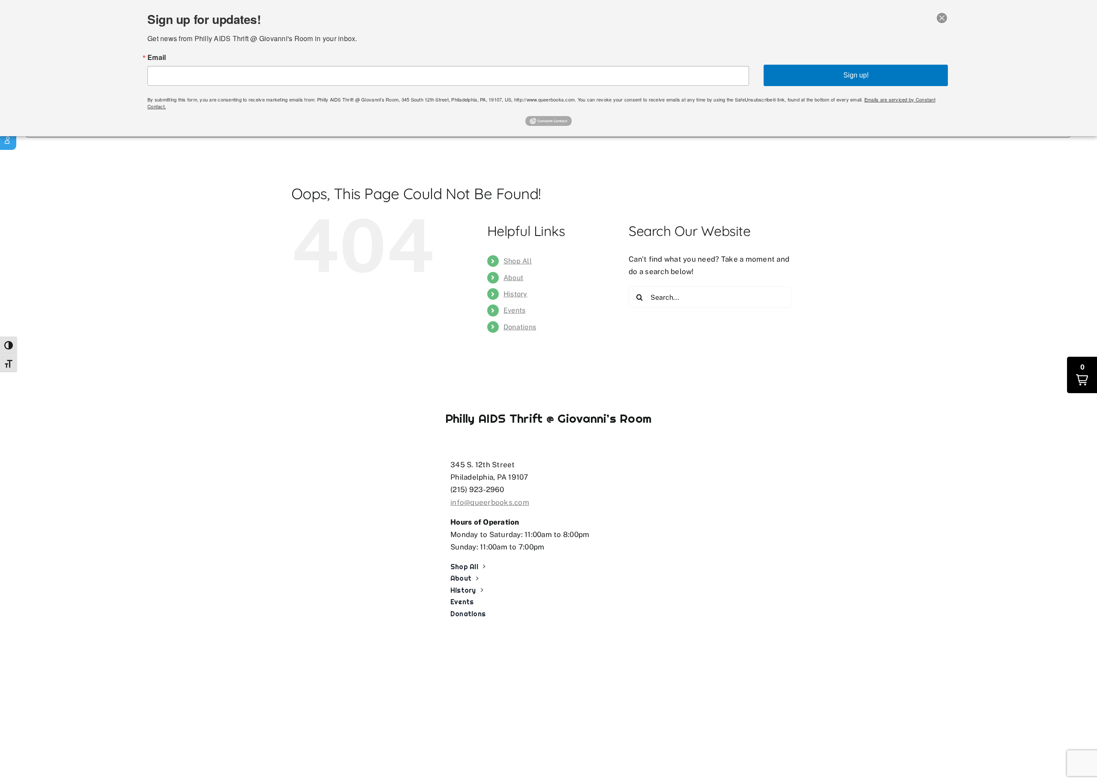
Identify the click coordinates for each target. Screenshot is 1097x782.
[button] (1082, 375)
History (516, 294)
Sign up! (856, 75)
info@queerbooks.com (489, 502)
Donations (520, 327)
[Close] (942, 18)
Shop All (518, 261)
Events (515, 310)
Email (156, 57)
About (513, 278)
